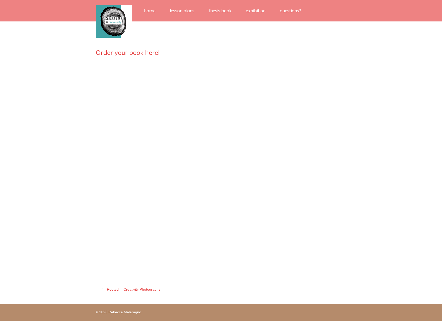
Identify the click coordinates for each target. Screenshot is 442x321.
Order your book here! (128, 52)
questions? (290, 10)
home (150, 10)
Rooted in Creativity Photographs (133, 289)
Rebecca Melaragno (124, 312)
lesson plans (182, 10)
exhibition (256, 10)
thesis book (220, 10)
